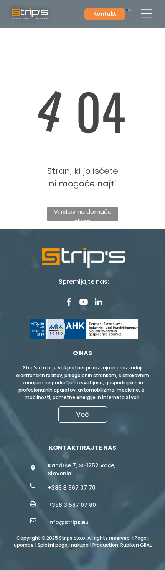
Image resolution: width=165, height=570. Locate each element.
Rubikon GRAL (136, 545)
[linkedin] (98, 303)
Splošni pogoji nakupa (63, 545)
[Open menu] (146, 14)
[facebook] (69, 303)
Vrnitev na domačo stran (83, 214)
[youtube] (84, 303)
